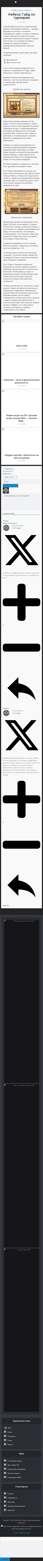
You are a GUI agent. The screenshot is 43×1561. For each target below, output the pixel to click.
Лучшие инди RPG (21, 1258)
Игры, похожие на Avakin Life (21, 1096)
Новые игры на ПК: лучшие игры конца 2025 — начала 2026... (21, 418)
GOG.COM (21, 345)
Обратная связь (24, 1533)
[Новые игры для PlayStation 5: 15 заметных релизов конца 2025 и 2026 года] (21, 1001)
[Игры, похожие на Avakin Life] (21, 1165)
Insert (5, 1559)
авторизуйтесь (8, 471)
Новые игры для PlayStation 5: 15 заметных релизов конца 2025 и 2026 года (21, 934)
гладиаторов (15, 62)
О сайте (15, 1533)
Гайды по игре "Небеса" (21, 10)
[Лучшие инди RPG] (21, 1330)
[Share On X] (21, 568)
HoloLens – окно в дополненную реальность (22, 381)
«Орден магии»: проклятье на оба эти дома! (21, 456)
